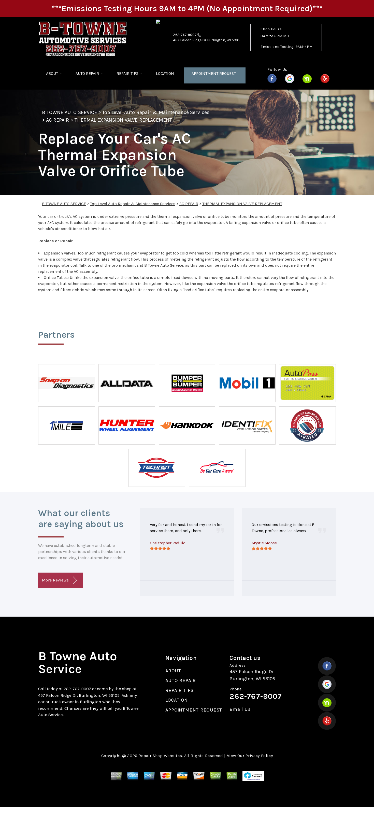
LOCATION (165, 73)
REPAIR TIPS (127, 73)
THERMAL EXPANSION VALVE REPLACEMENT (123, 120)
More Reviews (56, 580)
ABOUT (52, 73)
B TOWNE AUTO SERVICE (69, 112)
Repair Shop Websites (160, 755)
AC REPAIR (57, 120)
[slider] (160, 548)
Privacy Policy (259, 755)
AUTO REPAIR (87, 73)
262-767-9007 (185, 35)
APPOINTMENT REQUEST (214, 73)
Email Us (240, 709)
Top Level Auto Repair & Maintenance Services (155, 112)
